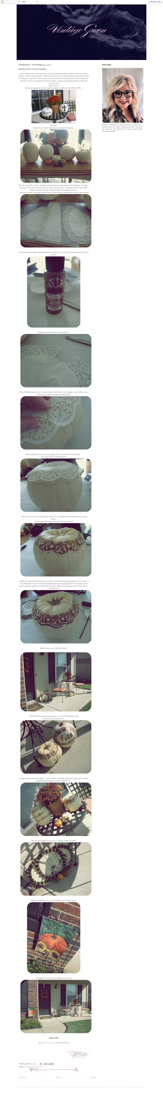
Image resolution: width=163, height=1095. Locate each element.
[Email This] (44, 1064)
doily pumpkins (28, 1067)
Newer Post (22, 1077)
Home (58, 1077)
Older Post (93, 1077)
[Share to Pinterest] (53, 1064)
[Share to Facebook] (51, 1064)
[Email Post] (40, 1064)
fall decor (35, 1067)
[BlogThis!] (46, 1064)
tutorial (41, 1067)
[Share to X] (48, 1064)
